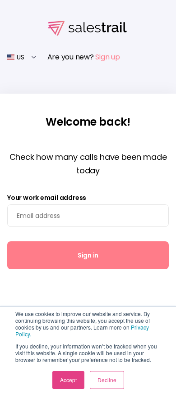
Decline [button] (106, 380)
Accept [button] (68, 380)
